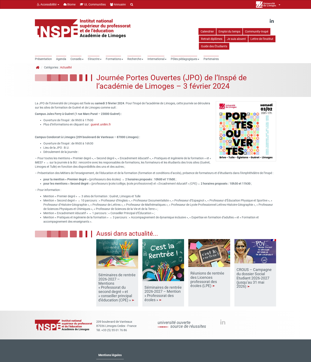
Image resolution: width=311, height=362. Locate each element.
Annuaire (119, 4)
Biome (71, 4)
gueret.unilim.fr (101, 124)
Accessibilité (48, 4)
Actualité (66, 67)
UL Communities (95, 4)
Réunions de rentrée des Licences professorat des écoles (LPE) (207, 279)
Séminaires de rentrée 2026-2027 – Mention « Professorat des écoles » (163, 293)
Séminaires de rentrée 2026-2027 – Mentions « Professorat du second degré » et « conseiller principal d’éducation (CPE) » (117, 287)
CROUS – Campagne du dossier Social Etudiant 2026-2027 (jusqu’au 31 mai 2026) (254, 278)
